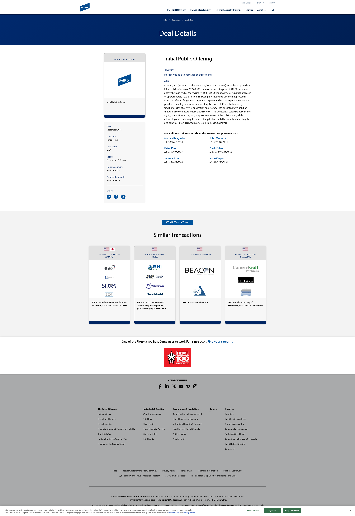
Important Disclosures (169, 499)
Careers (249, 10)
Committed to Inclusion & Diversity (241, 439)
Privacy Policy (168, 470)
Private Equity (179, 439)
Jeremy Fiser (171, 158)
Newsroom (260, 3)
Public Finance (179, 434)
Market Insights (150, 434)
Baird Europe (246, 3)
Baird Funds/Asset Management (187, 414)
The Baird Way (104, 434)
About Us (261, 10)
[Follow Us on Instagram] (195, 386)
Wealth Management (152, 414)
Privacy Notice (189, 513)
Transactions (176, 20)
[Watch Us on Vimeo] (188, 386)
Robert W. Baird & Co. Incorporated (133, 496)
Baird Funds (148, 439)
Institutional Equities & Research (187, 424)
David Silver (217, 148)
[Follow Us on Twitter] (174, 386)
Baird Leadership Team (235, 419)
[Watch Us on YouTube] (181, 386)
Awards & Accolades (234, 424)
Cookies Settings (252, 510)
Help (115, 470)
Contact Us (230, 448)
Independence (104, 414)
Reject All (272, 510)
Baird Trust (147, 419)
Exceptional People (107, 419)
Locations (229, 414)
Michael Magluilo (174, 138)
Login (270, 3)
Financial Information (208, 470)
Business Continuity (232, 470)
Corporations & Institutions (228, 10)
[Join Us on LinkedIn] (167, 386)
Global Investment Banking (185, 419)
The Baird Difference (176, 10)
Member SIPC (220, 499)
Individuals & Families (200, 10)
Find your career (219, 341)
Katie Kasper (217, 158)
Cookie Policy (173, 513)
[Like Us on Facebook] (160, 386)
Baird (165, 20)
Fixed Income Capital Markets (186, 429)
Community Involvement (236, 429)
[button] (272, 10)
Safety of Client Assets (175, 475)
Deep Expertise (105, 424)
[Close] (351, 511)
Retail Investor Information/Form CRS (140, 470)
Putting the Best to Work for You (112, 439)
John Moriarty (218, 138)
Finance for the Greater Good (111, 444)
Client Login (148, 424)
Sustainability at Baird (235, 434)
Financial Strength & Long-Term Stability (116, 429)
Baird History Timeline (235, 444)
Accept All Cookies (292, 510)
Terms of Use (186, 470)
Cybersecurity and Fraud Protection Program (139, 475)
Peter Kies (170, 148)
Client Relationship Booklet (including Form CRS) (213, 475)
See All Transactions (177, 222)
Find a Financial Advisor (154, 429)
